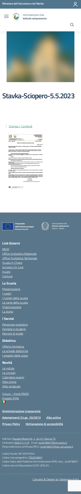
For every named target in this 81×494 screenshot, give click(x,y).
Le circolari (8, 373)
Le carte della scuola (15, 302)
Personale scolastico (15, 324)
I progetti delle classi (15, 355)
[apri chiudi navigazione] (6, 16)
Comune (7, 276)
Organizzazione (11, 307)
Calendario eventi (13, 377)
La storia (7, 311)
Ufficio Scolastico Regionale (19, 253)
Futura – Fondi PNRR (15, 394)
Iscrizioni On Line (12, 267)
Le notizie (8, 368)
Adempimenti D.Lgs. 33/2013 (21, 417)
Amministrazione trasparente (21, 411)
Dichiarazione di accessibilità (44, 424)
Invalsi (6, 271)
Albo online (9, 382)
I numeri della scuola (15, 298)
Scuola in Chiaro (12, 262)
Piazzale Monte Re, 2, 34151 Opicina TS (34, 439)
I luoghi (6, 293)
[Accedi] (75, 4)
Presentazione (11, 289)
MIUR (5, 249)
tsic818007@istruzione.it (53, 443)
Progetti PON (10, 398)
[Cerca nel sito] (72, 25)
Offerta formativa (13, 346)
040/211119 (22, 443)
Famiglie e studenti (14, 329)
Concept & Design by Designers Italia (56, 479)
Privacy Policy (11, 424)
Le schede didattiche (15, 351)
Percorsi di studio (12, 333)
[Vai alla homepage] (16, 16)
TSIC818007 (35, 457)
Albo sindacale (11, 386)
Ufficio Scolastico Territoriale (19, 258)
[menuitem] (40, 402)
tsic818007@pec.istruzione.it (56, 447)
